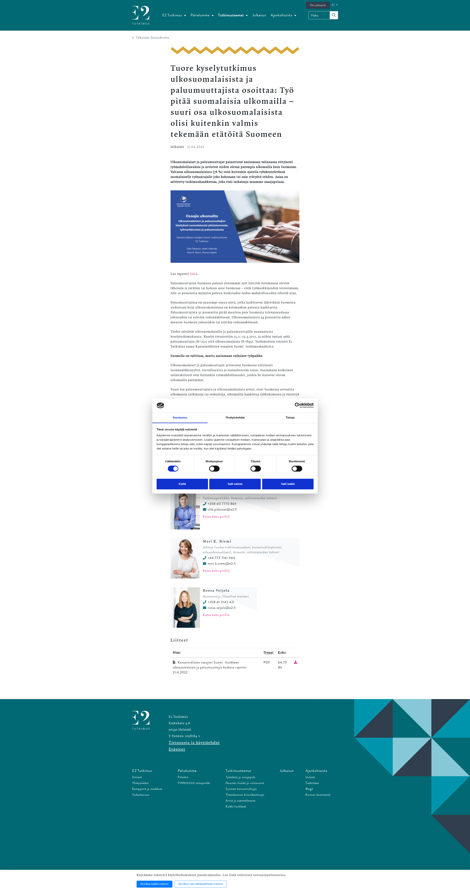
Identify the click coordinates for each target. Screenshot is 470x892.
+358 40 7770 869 (222, 503)
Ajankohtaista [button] (282, 15)
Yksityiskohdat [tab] (235, 417)
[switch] (214, 469)
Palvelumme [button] (200, 15)
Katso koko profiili (216, 516)
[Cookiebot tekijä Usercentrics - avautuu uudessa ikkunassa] (297, 405)
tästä (194, 274)
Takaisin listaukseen (152, 38)
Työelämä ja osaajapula (240, 777)
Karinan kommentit (318, 795)
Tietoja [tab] (290, 417)
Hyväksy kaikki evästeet (154, 884)
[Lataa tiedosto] (295, 662)
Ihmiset (137, 777)
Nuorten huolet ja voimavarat (245, 783)
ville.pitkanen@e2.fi (222, 509)
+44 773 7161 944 (221, 557)
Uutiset (310, 777)
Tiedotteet (312, 783)
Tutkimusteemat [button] (231, 15)
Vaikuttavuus (140, 795)
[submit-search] (334, 15)
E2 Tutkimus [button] (172, 15)
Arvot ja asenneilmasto (241, 800)
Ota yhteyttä (318, 5)
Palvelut (183, 777)
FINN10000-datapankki (194, 783)
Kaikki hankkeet (236, 806)
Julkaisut (259, 15)
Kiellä (182, 483)
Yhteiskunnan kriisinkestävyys (245, 795)
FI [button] (334, 5)
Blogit (309, 789)
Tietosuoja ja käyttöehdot (194, 743)
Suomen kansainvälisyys (241, 789)
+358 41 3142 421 (221, 602)
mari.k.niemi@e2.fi (222, 563)
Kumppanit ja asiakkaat (147, 789)
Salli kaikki (288, 483)
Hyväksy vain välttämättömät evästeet (200, 884)
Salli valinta (235, 483)
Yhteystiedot (140, 783)
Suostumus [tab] (180, 417)
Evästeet (177, 749)
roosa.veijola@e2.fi (222, 607)
